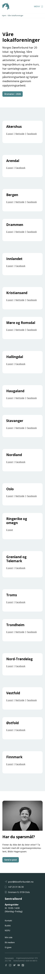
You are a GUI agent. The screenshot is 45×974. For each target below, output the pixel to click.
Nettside (19, 133)
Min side (8, 937)
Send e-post (10, 859)
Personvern (9, 958)
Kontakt (8, 920)
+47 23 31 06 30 (16, 887)
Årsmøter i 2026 (12, 94)
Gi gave (8, 947)
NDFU (7, 930)
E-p (8, 265)
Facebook (32, 133)
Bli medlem (10, 942)
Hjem (4, 15)
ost (11, 265)
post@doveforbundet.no (20, 882)
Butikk (8, 925)
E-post (9, 133)
